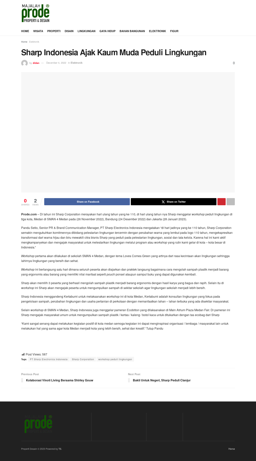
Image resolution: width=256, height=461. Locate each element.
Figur (174, 31)
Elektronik (157, 31)
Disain (69, 31)
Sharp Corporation (83, 359)
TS (59, 448)
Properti (54, 31)
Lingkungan (86, 31)
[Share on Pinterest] (221, 201)
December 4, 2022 (56, 62)
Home (25, 31)
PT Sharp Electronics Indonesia (49, 359)
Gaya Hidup (107, 31)
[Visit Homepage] (35, 13)
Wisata (38, 31)
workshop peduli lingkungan (115, 359)
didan (36, 62)
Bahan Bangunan (132, 31)
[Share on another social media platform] (231, 201)
